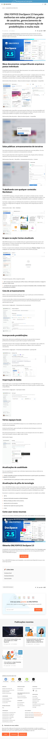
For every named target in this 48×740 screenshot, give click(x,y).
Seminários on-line (35, 701)
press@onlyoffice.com (38, 715)
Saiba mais (32, 730)
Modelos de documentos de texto (8, 690)
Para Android (27, 681)
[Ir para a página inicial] (7, 4)
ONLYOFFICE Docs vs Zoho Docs (8, 715)
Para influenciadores (21, 705)
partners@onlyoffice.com (38, 714)
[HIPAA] (33, 691)
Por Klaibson (12, 30)
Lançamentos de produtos (12, 8)
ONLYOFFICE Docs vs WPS (6, 718)
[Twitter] (37, 31)
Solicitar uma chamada (29, 717)
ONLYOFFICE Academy (36, 699)
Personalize (14, 734)
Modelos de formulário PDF (7, 688)
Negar (5, 734)
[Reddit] (41, 31)
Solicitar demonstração (36, 705)
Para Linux (13, 681)
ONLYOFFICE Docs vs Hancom (7, 721)
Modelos (4, 686)
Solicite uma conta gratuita (22, 697)
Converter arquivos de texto (7, 698)
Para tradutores (20, 704)
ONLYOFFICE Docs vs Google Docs (8, 714)
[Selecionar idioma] (45, 4)
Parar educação (21, 686)
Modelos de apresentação (6, 693)
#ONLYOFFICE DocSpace (8, 587)
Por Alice (14, 665)
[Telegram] (43, 31)
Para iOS (33, 681)
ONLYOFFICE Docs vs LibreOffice (8, 717)
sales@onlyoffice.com (37, 712)
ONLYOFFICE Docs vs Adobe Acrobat (8, 720)
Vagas (18, 707)
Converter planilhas (5, 699)
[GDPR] (36, 691)
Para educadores (20, 690)
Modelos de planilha (5, 691)
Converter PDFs (5, 702)
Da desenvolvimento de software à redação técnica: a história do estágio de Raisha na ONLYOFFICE (35, 640)
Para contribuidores (20, 702)
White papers (34, 702)
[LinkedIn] (39, 31)
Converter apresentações (6, 701)
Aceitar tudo (23, 734)
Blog (3, 8)
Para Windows (5, 681)
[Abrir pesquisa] (42, 4)
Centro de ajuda (35, 697)
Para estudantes (20, 688)
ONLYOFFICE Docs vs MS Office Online (9, 712)
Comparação (5, 710)
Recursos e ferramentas (21, 696)
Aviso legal (34, 707)
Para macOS (20, 681)
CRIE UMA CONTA (24, 556)
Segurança (34, 686)
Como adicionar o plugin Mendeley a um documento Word (12, 662)
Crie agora (38, 609)
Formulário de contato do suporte (38, 704)
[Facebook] (35, 31)
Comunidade (34, 696)
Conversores (5, 696)
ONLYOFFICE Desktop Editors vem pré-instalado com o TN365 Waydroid (12, 640)
